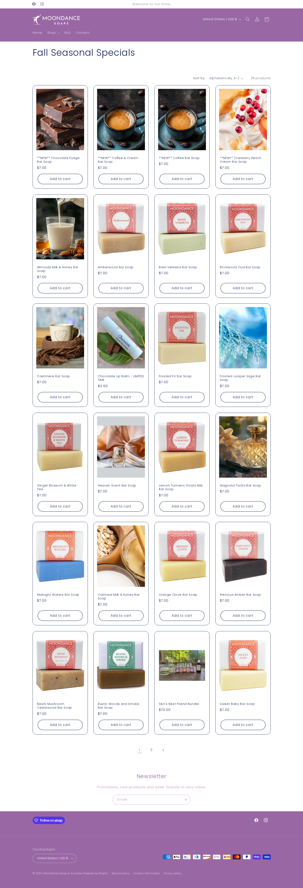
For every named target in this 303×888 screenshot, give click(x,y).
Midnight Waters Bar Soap (58, 595)
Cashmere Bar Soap (53, 376)
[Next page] (163, 750)
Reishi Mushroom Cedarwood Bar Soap (54, 705)
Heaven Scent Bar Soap (117, 485)
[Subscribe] (185, 800)
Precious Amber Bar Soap (240, 595)
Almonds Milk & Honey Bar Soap (58, 269)
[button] (53, 32)
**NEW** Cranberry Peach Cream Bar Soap (240, 160)
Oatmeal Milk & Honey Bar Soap (119, 596)
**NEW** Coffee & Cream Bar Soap (118, 160)
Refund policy (120, 873)
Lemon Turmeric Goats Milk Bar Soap (181, 487)
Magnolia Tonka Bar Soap (240, 485)
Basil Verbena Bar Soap (178, 267)
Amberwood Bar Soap (116, 267)
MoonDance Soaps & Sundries (62, 873)
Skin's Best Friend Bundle (179, 704)
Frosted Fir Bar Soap (175, 376)
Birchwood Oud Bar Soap (240, 267)
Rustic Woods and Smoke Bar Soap (118, 705)
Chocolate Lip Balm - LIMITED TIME (121, 378)
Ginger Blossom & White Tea (56, 487)
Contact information (146, 873)
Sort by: (199, 78)
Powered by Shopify (95, 873)
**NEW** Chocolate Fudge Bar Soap (58, 160)
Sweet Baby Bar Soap (237, 704)
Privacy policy (173, 873)
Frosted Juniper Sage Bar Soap (240, 378)
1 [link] (139, 749)
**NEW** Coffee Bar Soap (179, 158)
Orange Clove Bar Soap (178, 595)
